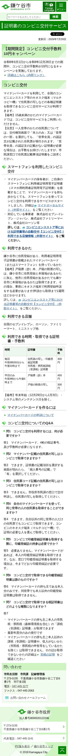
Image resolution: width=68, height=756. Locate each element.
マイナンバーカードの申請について (30, 415)
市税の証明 (47, 654)
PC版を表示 (22, 746)
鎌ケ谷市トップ (43, 746)
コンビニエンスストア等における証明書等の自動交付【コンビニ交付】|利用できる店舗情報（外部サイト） (36, 232)
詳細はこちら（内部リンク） (26, 75)
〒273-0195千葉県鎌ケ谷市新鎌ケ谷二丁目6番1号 (27, 727)
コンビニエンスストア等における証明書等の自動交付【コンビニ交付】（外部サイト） (33, 304)
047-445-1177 (20, 686)
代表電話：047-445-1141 (18, 738)
